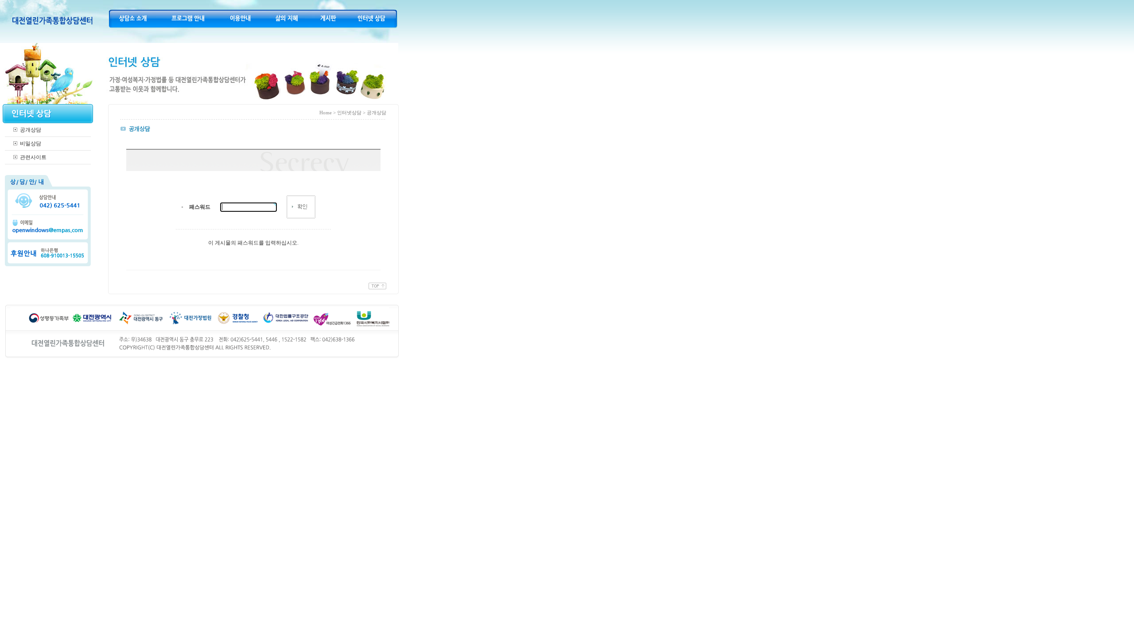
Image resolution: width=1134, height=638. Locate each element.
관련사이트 (33, 157)
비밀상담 (30, 143)
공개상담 (30, 130)
